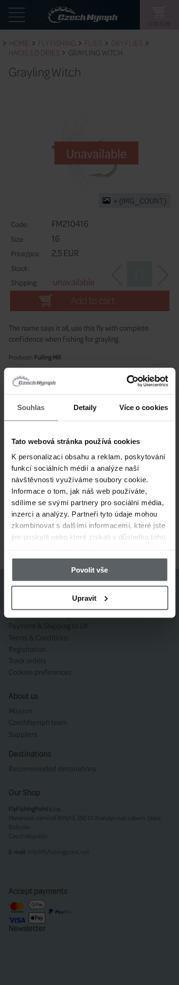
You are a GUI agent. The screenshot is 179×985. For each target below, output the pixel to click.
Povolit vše (89, 570)
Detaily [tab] (85, 407)
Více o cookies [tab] (143, 407)
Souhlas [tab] (31, 407)
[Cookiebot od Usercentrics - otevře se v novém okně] (127, 381)
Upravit (84, 598)
